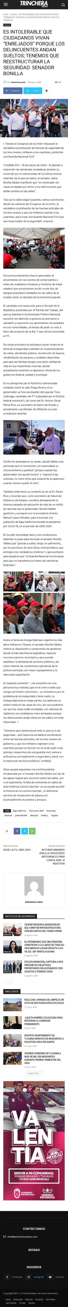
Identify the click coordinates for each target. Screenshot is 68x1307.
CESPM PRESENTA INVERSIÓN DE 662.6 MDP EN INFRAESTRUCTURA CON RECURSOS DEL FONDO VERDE (43, 927)
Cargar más (32, 1073)
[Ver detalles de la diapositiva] (34, 1140)
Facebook (17, 1277)
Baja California (19, 810)
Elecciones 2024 (36, 810)
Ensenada (51, 810)
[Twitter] (24, 831)
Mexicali (34, 815)
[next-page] (11, 982)
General (8, 815)
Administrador (18, 82)
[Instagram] (28, 1277)
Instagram (39, 1277)
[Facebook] (17, 831)
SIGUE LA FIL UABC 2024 (16, 849)
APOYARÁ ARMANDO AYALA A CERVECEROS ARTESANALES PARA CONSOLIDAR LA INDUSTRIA (52, 856)
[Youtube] (50, 1277)
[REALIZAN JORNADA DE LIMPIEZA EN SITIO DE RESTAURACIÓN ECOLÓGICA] (12, 1004)
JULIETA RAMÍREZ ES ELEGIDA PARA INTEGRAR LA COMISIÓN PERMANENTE (43, 1020)
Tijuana (13, 14)
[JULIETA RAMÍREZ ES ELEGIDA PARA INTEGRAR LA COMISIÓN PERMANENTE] (12, 1022)
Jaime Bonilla (21, 815)
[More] (46, 90)
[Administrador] (5, 82)
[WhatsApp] (32, 831)
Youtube (59, 1277)
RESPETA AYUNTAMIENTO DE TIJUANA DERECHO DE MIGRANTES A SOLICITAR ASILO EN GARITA (44, 1038)
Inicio (5, 14)
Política (44, 815)
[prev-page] (5, 982)
